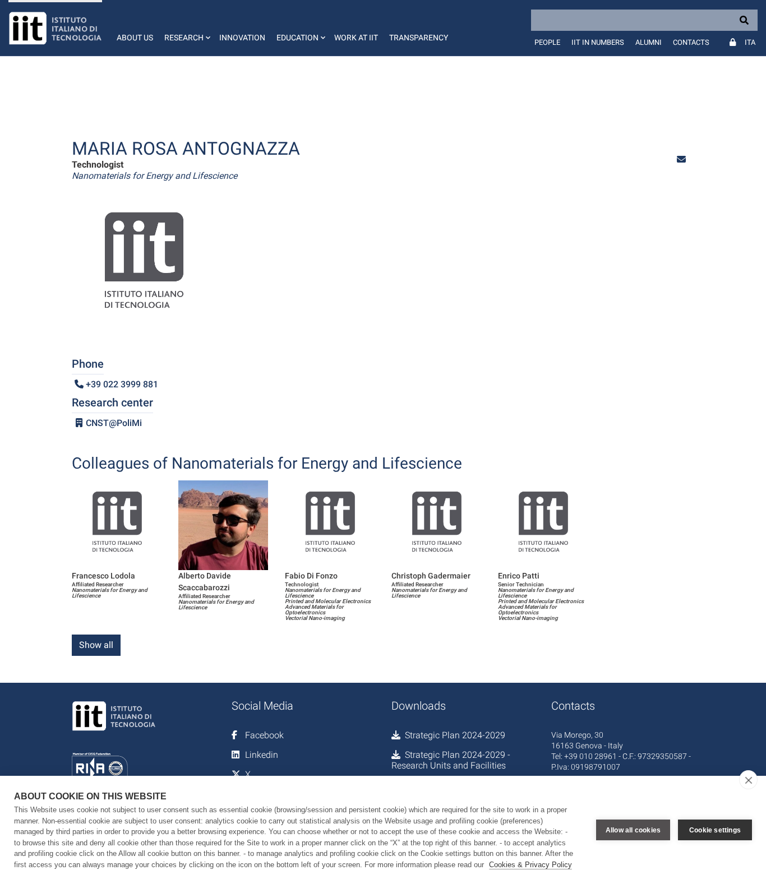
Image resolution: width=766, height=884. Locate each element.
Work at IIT (356, 37)
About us (135, 37)
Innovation (242, 37)
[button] (186, 28)
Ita (750, 42)
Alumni (648, 42)
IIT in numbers (597, 42)
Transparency (418, 37)
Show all (96, 645)
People (547, 42)
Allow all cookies (633, 830)
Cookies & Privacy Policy (530, 864)
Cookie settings (715, 830)
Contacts (691, 42)
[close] (748, 779)
